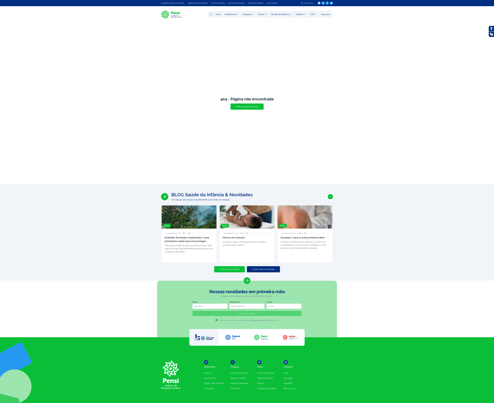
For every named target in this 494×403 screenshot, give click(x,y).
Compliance (209, 388)
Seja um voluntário (238, 378)
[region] (247, 227)
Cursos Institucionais (265, 373)
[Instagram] (319, 3)
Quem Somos (210, 378)
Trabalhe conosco (255, 3)
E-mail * (270, 302)
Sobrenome (234, 302)
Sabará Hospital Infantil (198, 3)
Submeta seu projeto (239, 373)
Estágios (260, 383)
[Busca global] (211, 14)
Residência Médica (265, 378)
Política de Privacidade (258, 320)
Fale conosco (271, 3)
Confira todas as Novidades (263, 269)
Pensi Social (236, 388)
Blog (286, 373)
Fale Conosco (289, 388)
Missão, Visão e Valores (214, 383)
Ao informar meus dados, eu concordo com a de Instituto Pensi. (249, 320)
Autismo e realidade (236, 3)
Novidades (288, 378)
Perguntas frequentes (239, 383)
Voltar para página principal (247, 107)
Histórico (207, 373)
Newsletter (288, 383)
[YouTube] (331, 3)
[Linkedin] (323, 3)
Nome (195, 302)
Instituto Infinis (218, 3)
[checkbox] (216, 320)
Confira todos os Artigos (229, 269)
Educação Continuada (266, 388)
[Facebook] (327, 3)
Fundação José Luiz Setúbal (173, 3)
